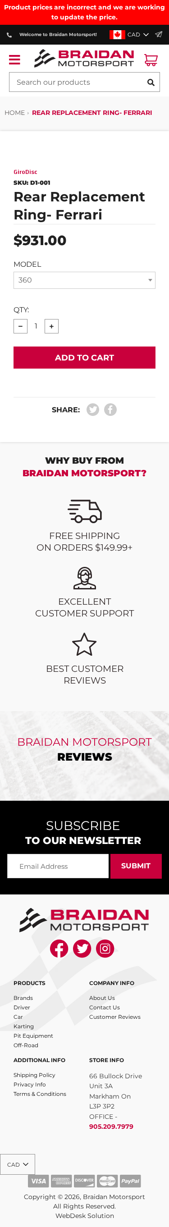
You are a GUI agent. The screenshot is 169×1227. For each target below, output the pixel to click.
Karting (24, 1026)
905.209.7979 (111, 1126)
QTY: (21, 310)
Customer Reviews (115, 1016)
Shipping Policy (34, 1075)
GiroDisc (25, 172)
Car (18, 1016)
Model (27, 264)
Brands (23, 997)
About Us (102, 997)
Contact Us (104, 1007)
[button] (130, 35)
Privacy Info (30, 1084)
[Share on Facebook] (109, 410)
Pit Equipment (33, 1035)
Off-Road (26, 1045)
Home (15, 113)
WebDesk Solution (84, 1216)
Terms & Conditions (40, 1093)
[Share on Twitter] (93, 410)
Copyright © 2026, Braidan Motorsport (84, 1197)
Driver (22, 1007)
